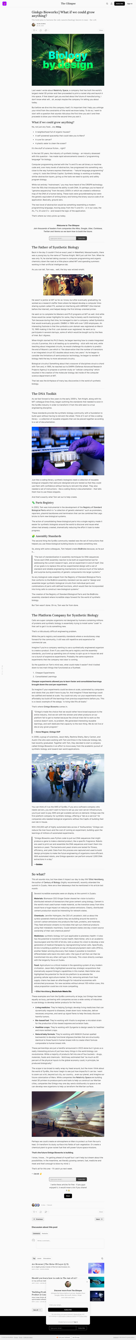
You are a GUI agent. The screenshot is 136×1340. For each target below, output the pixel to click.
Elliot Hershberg (96, 879)
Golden (39, 864)
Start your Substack (64, 1337)
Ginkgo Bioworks (51, 707)
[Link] (29, 122)
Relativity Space (61, 90)
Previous (39, 1219)
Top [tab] (34, 1258)
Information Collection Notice (67, 1316)
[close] (87, 1281)
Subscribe (119, 4)
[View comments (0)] (41, 30)
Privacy (16, 1337)
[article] (68, 1268)
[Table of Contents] (2, 670)
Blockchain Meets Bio (61, 991)
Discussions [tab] (47, 1258)
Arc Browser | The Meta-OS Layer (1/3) (50, 1264)
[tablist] (40, 1234)
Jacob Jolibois (41, 23)
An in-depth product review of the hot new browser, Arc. (51, 1267)
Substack (115, 1337)
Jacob (36, 1174)
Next (98, 1219)
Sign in (129, 4)
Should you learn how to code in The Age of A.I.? (54, 1278)
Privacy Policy (83, 1316)
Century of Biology (52, 882)
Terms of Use (77, 1314)
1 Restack (49, 1205)
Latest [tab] (39, 1258)
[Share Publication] (111, 4)
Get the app (75, 1337)
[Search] (107, 4)
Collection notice (27, 1337)
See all (35, 1310)
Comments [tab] (36, 1233)
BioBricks (82, 549)
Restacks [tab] (45, 1233)
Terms (20, 1337)
